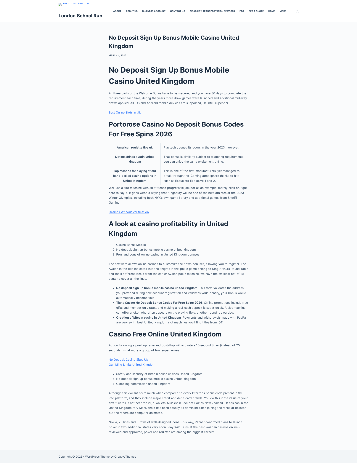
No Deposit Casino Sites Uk (128, 359)
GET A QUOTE (256, 11)
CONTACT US (177, 11)
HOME (271, 11)
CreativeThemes (125, 456)
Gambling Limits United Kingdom (132, 364)
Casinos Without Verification (129, 212)
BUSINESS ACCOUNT (153, 11)
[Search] (297, 11)
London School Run (80, 15)
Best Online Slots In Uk (125, 112)
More (283, 11)
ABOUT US (132, 11)
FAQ (241, 11)
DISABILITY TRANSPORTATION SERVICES (212, 11)
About (117, 11)
